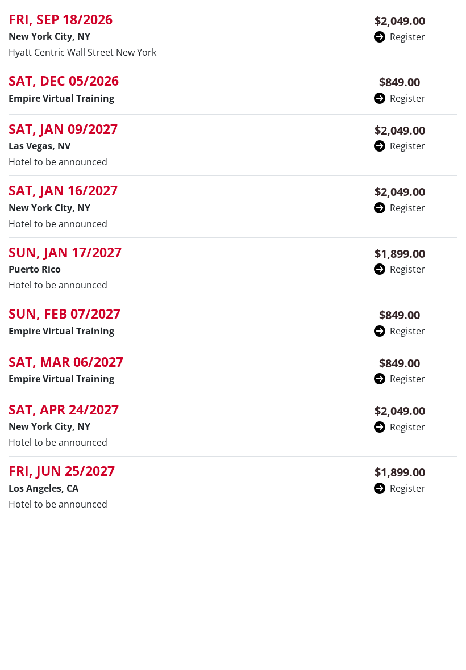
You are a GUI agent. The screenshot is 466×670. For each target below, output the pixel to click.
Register (407, 37)
